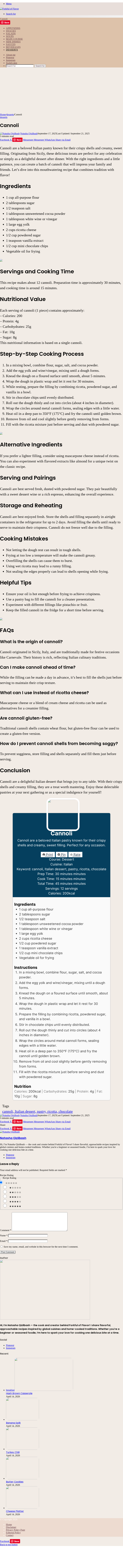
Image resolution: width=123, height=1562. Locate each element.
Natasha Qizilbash (29, 133)
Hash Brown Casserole (19, 1393)
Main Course (14, 39)
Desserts (12, 49)
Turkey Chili (13, 1452)
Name (4, 1235)
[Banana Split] (22, 1419)
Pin (63, 854)
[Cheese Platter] (22, 1508)
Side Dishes (13, 41)
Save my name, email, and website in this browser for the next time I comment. (41, 1246)
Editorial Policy (13, 1532)
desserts (10, 114)
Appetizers (13, 28)
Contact (9, 1535)
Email (3, 1241)
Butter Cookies (14, 1481)
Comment (5, 1230)
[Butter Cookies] (22, 1478)
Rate (77, 854)
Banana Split (13, 1423)
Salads (11, 33)
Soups (10, 36)
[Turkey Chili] (22, 1449)
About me (10, 55)
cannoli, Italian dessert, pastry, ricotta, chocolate (37, 1111)
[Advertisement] (61, 91)
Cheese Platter (15, 1511)
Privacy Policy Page (15, 1530)
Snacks (11, 31)
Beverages (13, 47)
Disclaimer (11, 1527)
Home (3, 114)
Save (6, 22)
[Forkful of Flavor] (9, 8)
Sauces (10, 44)
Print (49, 854)
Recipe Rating (7, 1175)
